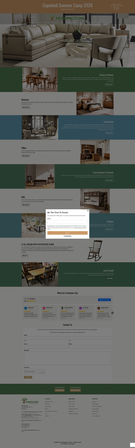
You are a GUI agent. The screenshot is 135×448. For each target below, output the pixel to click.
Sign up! (67, 233)
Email (48, 218)
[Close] (88, 210)
